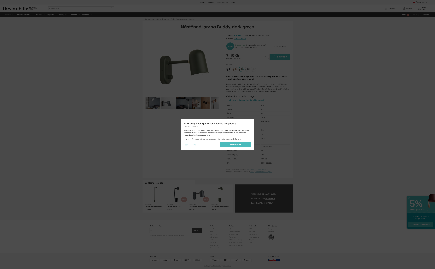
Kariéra (212, 240)
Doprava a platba (234, 232)
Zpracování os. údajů (235, 242)
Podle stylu (252, 232)
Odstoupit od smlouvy (236, 245)
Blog (233, 2)
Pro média (213, 242)
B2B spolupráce (222, 2)
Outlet (251, 242)
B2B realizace (214, 237)
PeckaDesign (227, 266)
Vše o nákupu (233, 229)
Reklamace (232, 237)
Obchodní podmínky (235, 240)
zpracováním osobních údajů (175, 235)
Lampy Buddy (240, 38)
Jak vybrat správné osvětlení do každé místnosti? (247, 100)
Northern (270, 198)
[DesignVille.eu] (278, 260)
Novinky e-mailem (156, 226)
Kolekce (251, 229)
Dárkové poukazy (254, 237)
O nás (202, 2)
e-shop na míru (216, 266)
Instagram (271, 229)
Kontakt (211, 2)
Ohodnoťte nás (214, 245)
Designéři (252, 240)
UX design (207, 266)
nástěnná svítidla (264, 203)
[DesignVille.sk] (274, 260)
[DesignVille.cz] (270, 260)
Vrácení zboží (233, 234)
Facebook (271, 232)
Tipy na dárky (253, 234)
